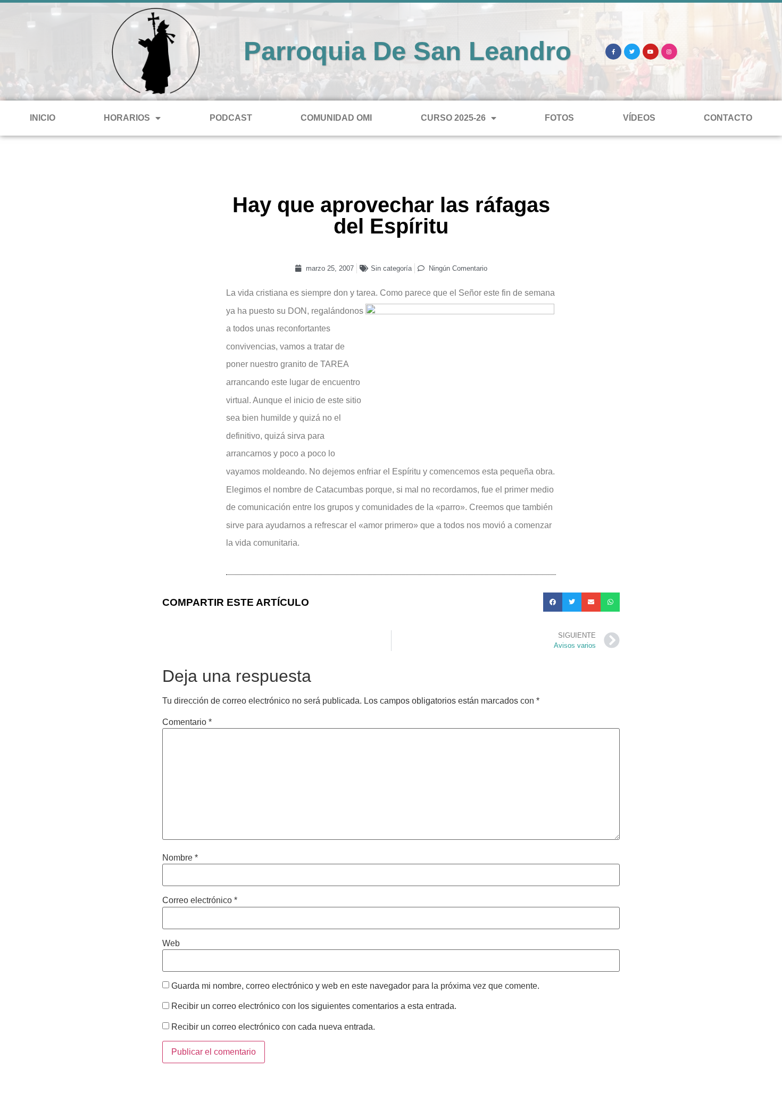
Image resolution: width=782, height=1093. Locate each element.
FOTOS (559, 117)
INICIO (42, 117)
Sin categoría (391, 268)
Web (171, 943)
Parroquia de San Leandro (407, 51)
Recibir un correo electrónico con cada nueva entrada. (273, 1027)
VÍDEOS (639, 117)
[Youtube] (651, 52)
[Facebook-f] (613, 52)
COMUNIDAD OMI (336, 117)
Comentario (187, 722)
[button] (552, 602)
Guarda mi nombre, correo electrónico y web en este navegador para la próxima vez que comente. (355, 986)
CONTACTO (728, 117)
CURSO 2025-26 (453, 117)
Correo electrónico (199, 900)
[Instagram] (669, 52)
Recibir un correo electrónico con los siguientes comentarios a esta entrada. (313, 1006)
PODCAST (231, 117)
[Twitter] (632, 52)
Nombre (180, 858)
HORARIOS (127, 117)
